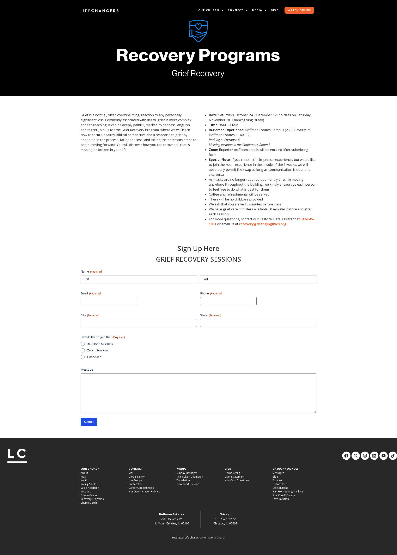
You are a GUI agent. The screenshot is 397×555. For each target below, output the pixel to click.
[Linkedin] (374, 456)
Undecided (94, 357)
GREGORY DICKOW (286, 469)
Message (87, 369)
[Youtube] (383, 456)
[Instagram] (365, 456)
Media (257, 10)
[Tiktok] (393, 456)
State (210, 315)
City (90, 315)
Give (274, 10)
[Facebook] (346, 456)
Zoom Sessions (97, 350)
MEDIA (181, 469)
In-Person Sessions (100, 344)
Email (91, 293)
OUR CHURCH (90, 469)
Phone (211, 293)
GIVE (228, 469)
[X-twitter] (356, 456)
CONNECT (136, 469)
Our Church (208, 10)
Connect (235, 10)
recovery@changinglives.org (262, 224)
